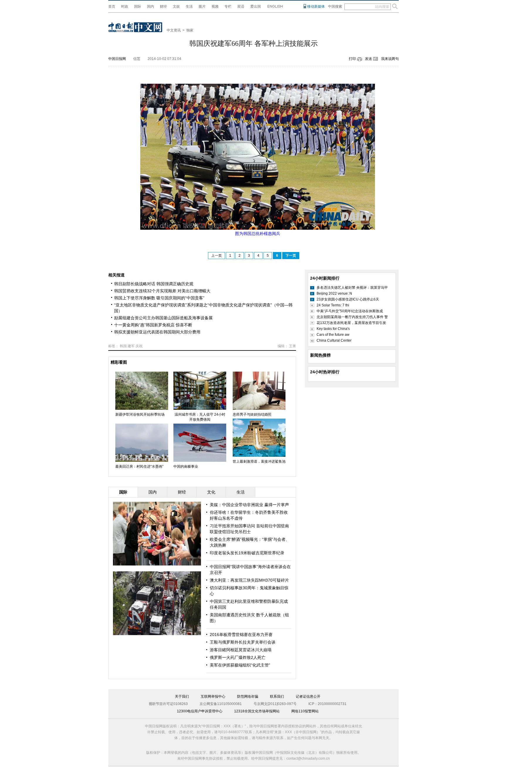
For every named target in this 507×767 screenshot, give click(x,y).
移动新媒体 (316, 6)
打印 (352, 59)
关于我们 (182, 696)
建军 (131, 346)
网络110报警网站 (305, 711)
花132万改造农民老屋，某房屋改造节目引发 (351, 323)
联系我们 (277, 696)
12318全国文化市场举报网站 (257, 711)
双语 (240, 6)
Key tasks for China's (333, 329)
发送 (368, 59)
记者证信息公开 (308, 696)
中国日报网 (117, 59)
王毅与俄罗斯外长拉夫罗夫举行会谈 (243, 642)
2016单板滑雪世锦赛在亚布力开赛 (241, 634)
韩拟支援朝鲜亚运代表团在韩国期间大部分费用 (157, 332)
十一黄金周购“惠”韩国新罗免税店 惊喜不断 (153, 325)
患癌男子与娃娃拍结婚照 (252, 414)
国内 (150, 6)
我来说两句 (390, 59)
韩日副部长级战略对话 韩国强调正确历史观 (153, 283)
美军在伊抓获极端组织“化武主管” (240, 665)
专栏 (227, 6)
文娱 (176, 6)
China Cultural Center (334, 340)
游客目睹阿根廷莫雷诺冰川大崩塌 (240, 649)
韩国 (123, 346)
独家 (189, 30)
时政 (124, 6)
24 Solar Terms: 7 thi (333, 305)
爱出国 (255, 6)
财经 (163, 6)
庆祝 (139, 346)
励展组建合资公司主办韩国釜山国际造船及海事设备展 (163, 317)
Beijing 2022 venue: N (334, 293)
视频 (215, 6)
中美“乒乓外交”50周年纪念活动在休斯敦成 (350, 311)
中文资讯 (174, 30)
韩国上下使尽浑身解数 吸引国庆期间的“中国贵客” (159, 298)
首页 (111, 6)
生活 (189, 6)
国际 (137, 6)
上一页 (216, 256)
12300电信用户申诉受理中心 (199, 711)
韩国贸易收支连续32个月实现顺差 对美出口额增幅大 (162, 290)
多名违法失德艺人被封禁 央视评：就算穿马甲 (352, 288)
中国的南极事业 (185, 466)
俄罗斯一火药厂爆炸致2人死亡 (238, 657)
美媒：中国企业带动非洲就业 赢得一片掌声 (249, 504)
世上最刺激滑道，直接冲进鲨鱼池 (259, 461)
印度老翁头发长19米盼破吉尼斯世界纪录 (247, 553)
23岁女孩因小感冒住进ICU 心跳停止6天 (348, 299)
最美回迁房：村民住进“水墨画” (139, 466)
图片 (202, 6)
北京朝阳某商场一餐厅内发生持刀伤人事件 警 (352, 317)
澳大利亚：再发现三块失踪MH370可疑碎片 (249, 580)
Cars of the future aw (333, 335)
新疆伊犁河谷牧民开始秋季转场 (140, 414)
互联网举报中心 (213, 696)
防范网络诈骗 (247, 696)
